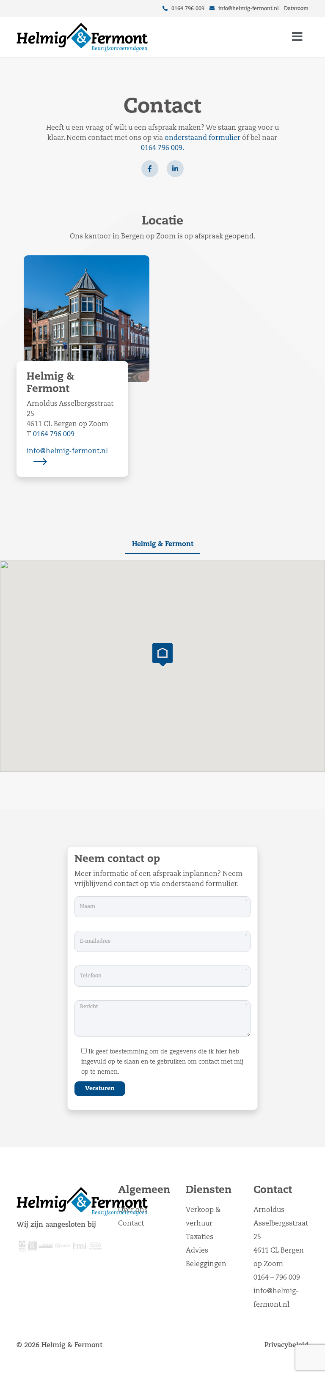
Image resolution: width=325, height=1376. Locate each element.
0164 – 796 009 (276, 1278)
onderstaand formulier (202, 138)
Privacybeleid (286, 1345)
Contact (131, 1223)
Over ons (133, 1210)
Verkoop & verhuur (203, 1217)
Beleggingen (206, 1264)
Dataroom (296, 8)
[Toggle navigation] (297, 37)
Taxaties (199, 1237)
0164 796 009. (162, 148)
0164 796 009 (187, 8)
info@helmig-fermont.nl (249, 8)
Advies (197, 1250)
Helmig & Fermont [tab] (162, 544)
